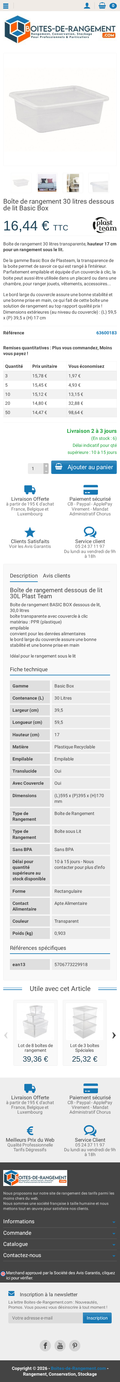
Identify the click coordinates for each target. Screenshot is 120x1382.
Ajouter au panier (90, 467)
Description (24, 575)
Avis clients (56, 575)
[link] (45, 1345)
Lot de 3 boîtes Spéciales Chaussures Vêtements (84, 1052)
